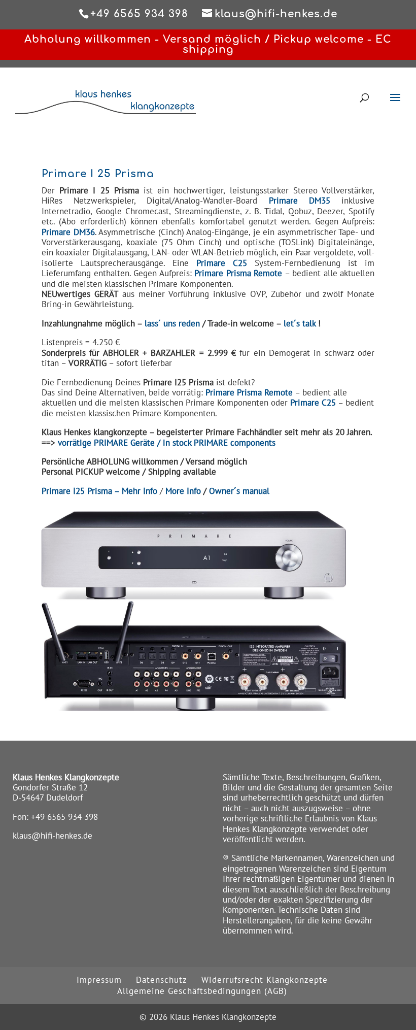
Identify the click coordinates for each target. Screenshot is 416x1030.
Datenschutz (161, 979)
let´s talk (300, 323)
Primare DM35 (299, 200)
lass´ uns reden (172, 323)
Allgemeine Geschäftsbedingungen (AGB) (202, 990)
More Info (183, 490)
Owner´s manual (239, 490)
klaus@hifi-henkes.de (52, 835)
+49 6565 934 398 (64, 816)
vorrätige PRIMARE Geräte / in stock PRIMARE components (166, 442)
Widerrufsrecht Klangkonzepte (264, 979)
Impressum (99, 979)
